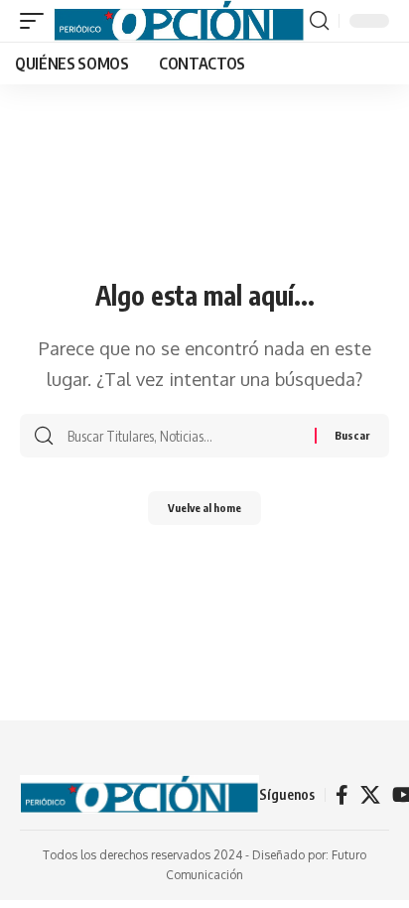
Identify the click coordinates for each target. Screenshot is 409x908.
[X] (370, 795)
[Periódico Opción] (179, 21)
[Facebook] (342, 795)
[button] (37, 21)
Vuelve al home (204, 507)
